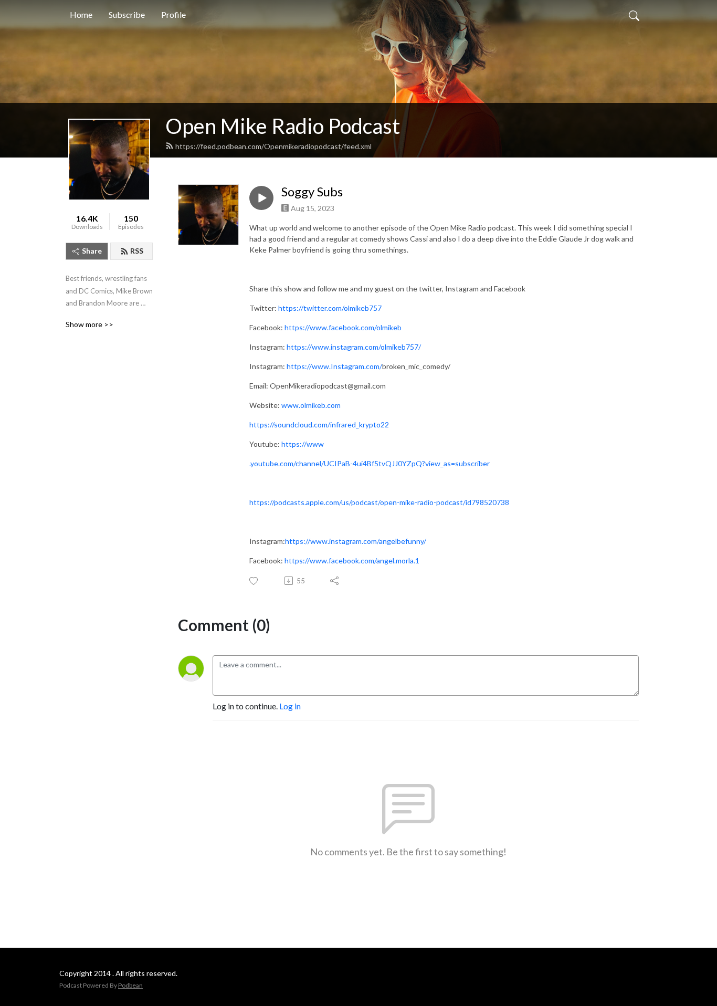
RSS (136, 250)
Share (92, 250)
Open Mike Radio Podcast (282, 126)
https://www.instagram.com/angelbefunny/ (355, 541)
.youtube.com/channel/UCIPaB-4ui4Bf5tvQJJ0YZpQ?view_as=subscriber (369, 463)
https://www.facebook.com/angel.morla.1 (351, 560)
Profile (173, 14)
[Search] (634, 14)
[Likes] (254, 580)
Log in (290, 706)
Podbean (130, 985)
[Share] (335, 580)
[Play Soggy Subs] (261, 198)
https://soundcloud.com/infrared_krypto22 (319, 424)
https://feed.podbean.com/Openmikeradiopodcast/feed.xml (273, 146)
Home (81, 14)
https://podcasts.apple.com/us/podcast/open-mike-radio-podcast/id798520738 (379, 502)
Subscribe (127, 14)
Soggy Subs (312, 191)
